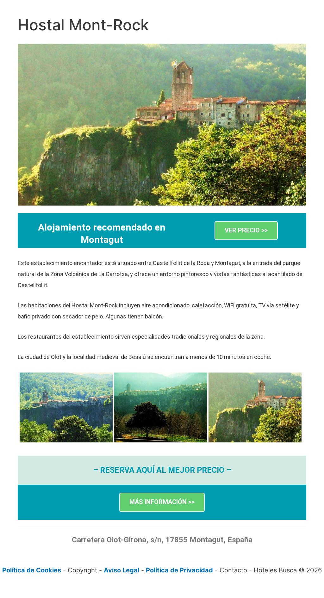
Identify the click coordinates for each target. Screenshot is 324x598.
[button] (246, 230)
